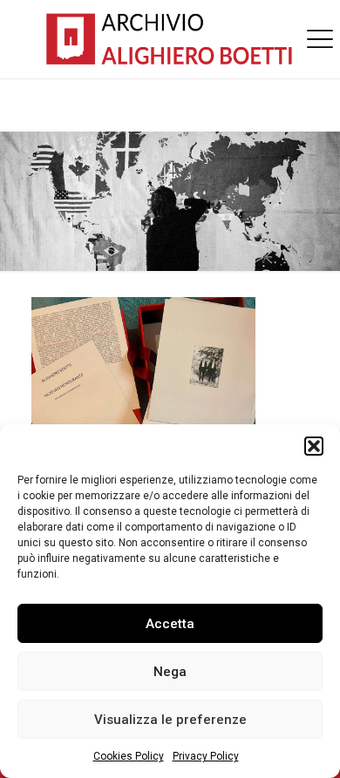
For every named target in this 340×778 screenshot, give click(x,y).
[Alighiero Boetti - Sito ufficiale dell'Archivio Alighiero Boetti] (170, 39)
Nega (170, 672)
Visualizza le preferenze (170, 719)
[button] (314, 446)
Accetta (170, 624)
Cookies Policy (128, 756)
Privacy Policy (206, 756)
